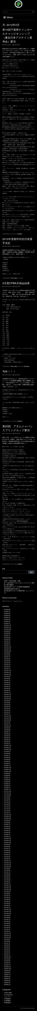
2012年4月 (7, 925)
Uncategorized (8, 994)
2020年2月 (7, 742)
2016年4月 (7, 830)
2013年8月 (7, 894)
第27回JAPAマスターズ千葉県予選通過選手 (17, 587)
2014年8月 (7, 870)
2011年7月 (7, 943)
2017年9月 (7, 797)
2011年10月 (7, 937)
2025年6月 (7, 637)
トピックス (13, 234)
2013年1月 (7, 907)
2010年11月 (7, 957)
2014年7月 (7, 872)
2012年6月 (7, 921)
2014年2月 (7, 882)
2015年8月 (7, 846)
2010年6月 (7, 961)
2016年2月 (7, 834)
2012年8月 (7, 917)
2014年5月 (7, 876)
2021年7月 (7, 724)
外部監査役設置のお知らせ (12, 589)
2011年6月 (7, 945)
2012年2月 (7, 929)
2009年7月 (7, 974)
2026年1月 (7, 623)
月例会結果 (26, 366)
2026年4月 (7, 617)
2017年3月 (7, 809)
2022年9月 (7, 700)
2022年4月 (7, 708)
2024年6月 (7, 659)
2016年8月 (7, 822)
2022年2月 (7, 712)
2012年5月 (7, 923)
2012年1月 (7, 931)
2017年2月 (7, 811)
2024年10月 (7, 651)
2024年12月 (7, 647)
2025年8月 (7, 633)
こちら (20, 71)
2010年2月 (7, 965)
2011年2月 (7, 953)
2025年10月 (7, 629)
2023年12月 (7, 670)
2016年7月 (7, 824)
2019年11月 (7, 747)
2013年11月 (7, 888)
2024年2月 (7, 667)
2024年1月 (7, 668)
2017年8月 (7, 799)
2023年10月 (7, 674)
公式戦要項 (19, 234)
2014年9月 (7, 868)
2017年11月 (7, 793)
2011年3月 (7, 951)
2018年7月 (7, 777)
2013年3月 (7, 903)
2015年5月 (7, 852)
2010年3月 (7, 963)
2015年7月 (7, 848)
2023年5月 (7, 684)
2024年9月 (7, 653)
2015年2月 (7, 858)
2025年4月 (7, 641)
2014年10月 (7, 866)
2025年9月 (7, 631)
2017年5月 (7, 805)
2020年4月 (7, 738)
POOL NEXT (10, 305)
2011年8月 (7, 941)
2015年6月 (7, 850)
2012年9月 (7, 915)
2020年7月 (7, 732)
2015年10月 (7, 842)
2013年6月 (7, 897)
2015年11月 (7, 840)
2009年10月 (7, 969)
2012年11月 (7, 911)
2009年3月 (7, 982)
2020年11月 (7, 726)
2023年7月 (7, 680)
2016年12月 (7, 815)
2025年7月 (7, 635)
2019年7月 (7, 755)
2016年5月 (7, 828)
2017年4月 (7, 807)
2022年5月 (7, 706)
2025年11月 (7, 627)
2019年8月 (7, 753)
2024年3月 (7, 665)
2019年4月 (7, 761)
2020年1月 (7, 744)
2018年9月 (7, 773)
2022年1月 (7, 714)
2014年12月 (7, 862)
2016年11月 (7, 817)
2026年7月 (7, 611)
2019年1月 (7, 765)
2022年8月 (7, 702)
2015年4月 (7, 854)
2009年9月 (7, 971)
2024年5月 (7, 661)
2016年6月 (7, 826)
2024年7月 (7, 657)
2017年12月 (7, 791)
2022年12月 (7, 694)
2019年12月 (7, 745)
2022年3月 (7, 710)
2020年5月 (7, 736)
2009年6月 (7, 976)
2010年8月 (7, 959)
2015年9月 (7, 844)
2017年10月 (7, 795)
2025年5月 (7, 639)
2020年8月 (7, 730)
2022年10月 (7, 698)
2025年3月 (7, 643)
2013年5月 (7, 899)
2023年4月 (7, 686)
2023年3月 (7, 688)
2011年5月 (7, 947)
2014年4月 (7, 878)
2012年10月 (7, 913)
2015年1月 (7, 860)
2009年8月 (7, 972)
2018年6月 (7, 779)
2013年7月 (7, 896)
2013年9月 (7, 892)
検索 (3, 569)
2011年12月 (7, 933)
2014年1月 (7, 884)
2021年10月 (7, 720)
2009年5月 (7, 978)
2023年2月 (7, 690)
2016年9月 (7, 820)
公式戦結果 (19, 421)
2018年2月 (7, 787)
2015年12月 (7, 838)
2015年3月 (7, 856)
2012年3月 (7, 927)
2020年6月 (7, 734)
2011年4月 (7, 949)
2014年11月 (7, 864)
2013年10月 (7, 890)
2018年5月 (7, 781)
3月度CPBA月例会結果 (16, 283)
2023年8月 (7, 678)
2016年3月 (7, 832)
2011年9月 (7, 939)
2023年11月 (7, 672)
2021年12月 (7, 716)
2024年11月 (7, 649)
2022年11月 (7, 696)
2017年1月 (7, 813)
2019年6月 (7, 757)
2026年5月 (7, 615)
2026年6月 (7, 613)
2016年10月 (7, 819)
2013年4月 (7, 901)
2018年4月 (7, 783)
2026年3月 (7, 619)
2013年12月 (7, 886)
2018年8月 (7, 775)
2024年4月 (7, 663)
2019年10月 (7, 749)
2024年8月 (7, 655)
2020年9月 (7, 728)
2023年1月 (7, 692)
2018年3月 (7, 785)
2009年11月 (7, 967)
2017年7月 (7, 801)
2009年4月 (7, 980)
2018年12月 (7, 767)
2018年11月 (7, 769)
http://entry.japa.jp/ (22, 521)
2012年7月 (7, 919)
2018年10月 (7, 771)
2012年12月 (7, 909)
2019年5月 (7, 759)
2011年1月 (7, 955)
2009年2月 (7, 984)
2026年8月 (7, 609)
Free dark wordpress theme (27, 1008)
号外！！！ (9, 371)
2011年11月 (7, 935)
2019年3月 (7, 763)
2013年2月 (7, 905)
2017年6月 (7, 803)
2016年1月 (7, 836)
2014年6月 (7, 874)
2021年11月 (7, 718)
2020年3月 (7, 740)
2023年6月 (7, 682)
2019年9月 (7, 751)
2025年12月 (7, 625)
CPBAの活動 (13, 278)
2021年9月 (7, 722)
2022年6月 (7, 704)
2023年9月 (7, 676)
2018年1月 (7, 789)
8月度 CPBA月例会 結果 (12, 581)
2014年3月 (7, 880)
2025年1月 (7, 645)
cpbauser (17, 44)
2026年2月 (7, 621)
